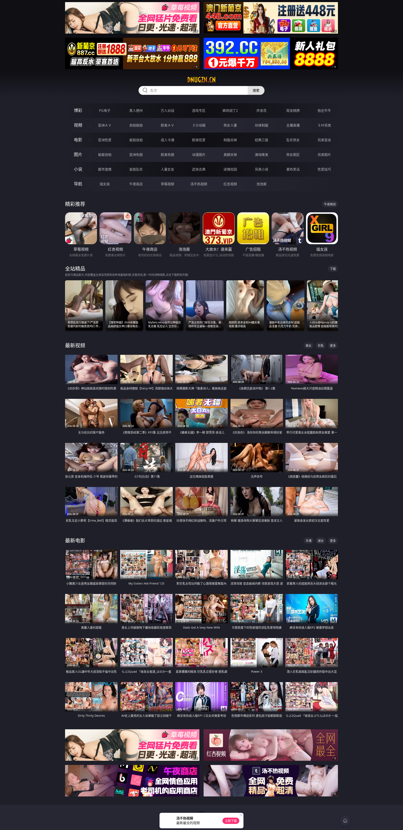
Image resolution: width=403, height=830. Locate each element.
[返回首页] (345, 821)
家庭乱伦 (136, 169)
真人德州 (136, 110)
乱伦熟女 (293, 140)
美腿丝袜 (230, 154)
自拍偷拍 (136, 125)
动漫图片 (198, 154)
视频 (78, 125)
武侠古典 (198, 169)
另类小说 (261, 169)
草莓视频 (167, 184)
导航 (78, 184)
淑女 (321, 541)
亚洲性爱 (104, 140)
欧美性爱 (198, 140)
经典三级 (261, 140)
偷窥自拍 (104, 154)
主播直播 (293, 125)
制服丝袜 (230, 140)
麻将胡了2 (230, 110)
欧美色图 (167, 154)
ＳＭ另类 (324, 125)
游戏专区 (198, 110)
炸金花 (261, 110)
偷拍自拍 (136, 140)
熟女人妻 (230, 125)
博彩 (78, 110)
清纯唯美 (261, 154)
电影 (78, 140)
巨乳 (321, 345)
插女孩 (105, 184)
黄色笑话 (293, 169)
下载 (333, 269)
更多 (333, 345)
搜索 (256, 90)
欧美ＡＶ (167, 125)
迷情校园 (230, 169)
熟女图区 (293, 154)
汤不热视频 (198, 184)
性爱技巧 (324, 169)
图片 (78, 154)
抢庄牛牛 (324, 110)
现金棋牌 (293, 110)
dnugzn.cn (201, 80)
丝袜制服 (261, 125)
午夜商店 (136, 184)
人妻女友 (167, 169)
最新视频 (75, 345)
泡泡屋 (261, 184)
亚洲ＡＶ (104, 125)
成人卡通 (167, 140)
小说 (78, 169)
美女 (308, 345)
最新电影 (75, 540)
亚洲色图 (136, 154)
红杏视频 (230, 184)
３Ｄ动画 (198, 125)
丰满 (308, 541)
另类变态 (324, 140)
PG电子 (104, 110)
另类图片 (324, 154)
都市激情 (104, 169)
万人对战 (167, 110)
